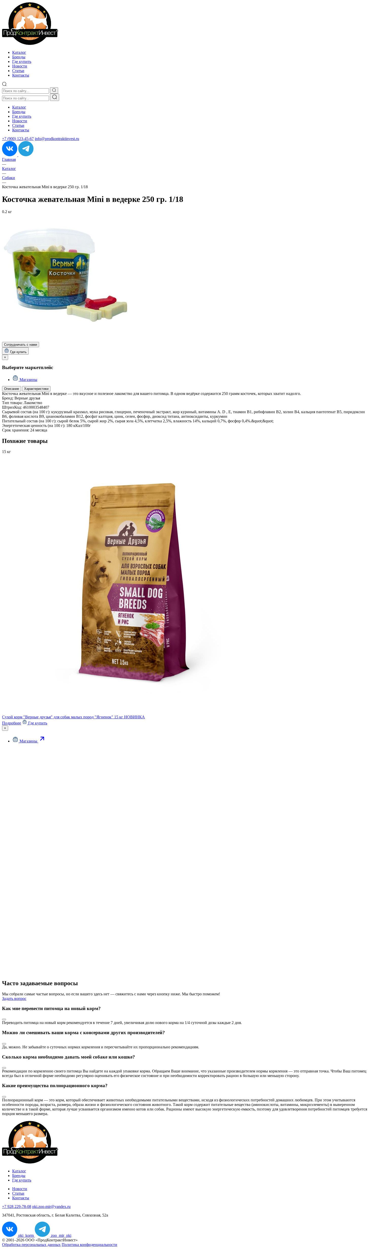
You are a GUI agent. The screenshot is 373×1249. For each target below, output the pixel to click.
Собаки (8, 178)
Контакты (20, 75)
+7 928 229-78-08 (16, 1206)
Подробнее (11, 723)
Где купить (21, 61)
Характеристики (36, 389)
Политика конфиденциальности (89, 1244)
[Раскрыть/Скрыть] (4, 1019)
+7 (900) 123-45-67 (18, 138)
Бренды (18, 57)
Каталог (19, 52)
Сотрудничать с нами (20, 344)
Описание (11, 389)
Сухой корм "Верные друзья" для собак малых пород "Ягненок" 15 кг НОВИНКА (73, 717)
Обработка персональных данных (31, 1244)
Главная (9, 159)
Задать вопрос (14, 998)
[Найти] (54, 97)
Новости (19, 66)
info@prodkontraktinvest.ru (57, 138)
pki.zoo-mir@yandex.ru (51, 1206)
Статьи (18, 70)
